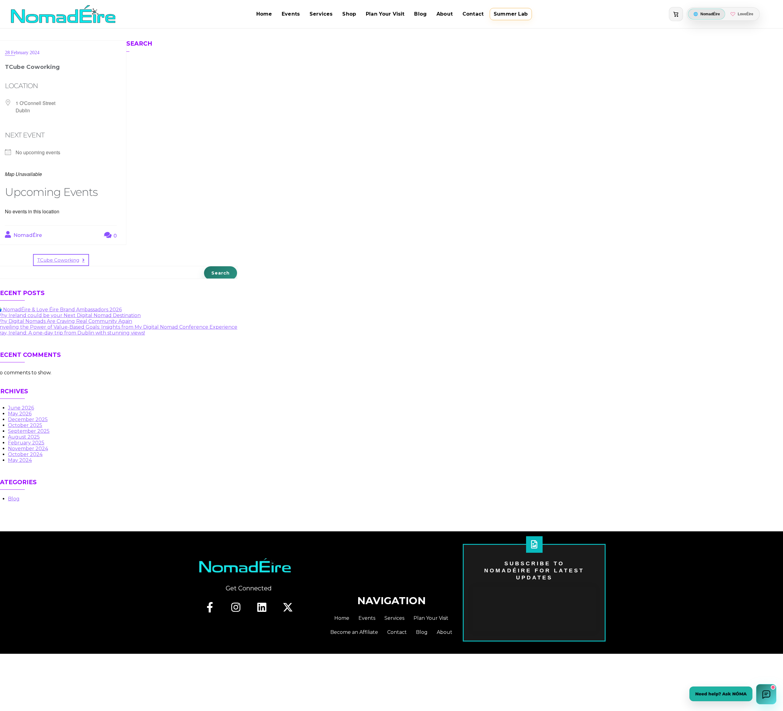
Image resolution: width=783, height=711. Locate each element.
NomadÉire (27, 235)
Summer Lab (511, 14)
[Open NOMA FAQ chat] (766, 694)
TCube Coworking (58, 260)
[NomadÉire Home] (63, 14)
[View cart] (676, 14)
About (444, 14)
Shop (349, 14)
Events (291, 14)
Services (321, 14)
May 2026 (20, 414)
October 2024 (25, 454)
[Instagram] (236, 607)
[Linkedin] (262, 607)
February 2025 (26, 443)
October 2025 (25, 425)
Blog (420, 14)
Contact (473, 14)
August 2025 (24, 437)
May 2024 (20, 460)
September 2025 (29, 431)
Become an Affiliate (354, 632)
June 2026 (21, 408)
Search (139, 43)
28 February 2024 (22, 52)
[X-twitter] (288, 607)
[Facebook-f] (210, 607)
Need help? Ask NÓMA (721, 694)
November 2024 (28, 448)
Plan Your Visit (385, 14)
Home (264, 14)
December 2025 (28, 419)
